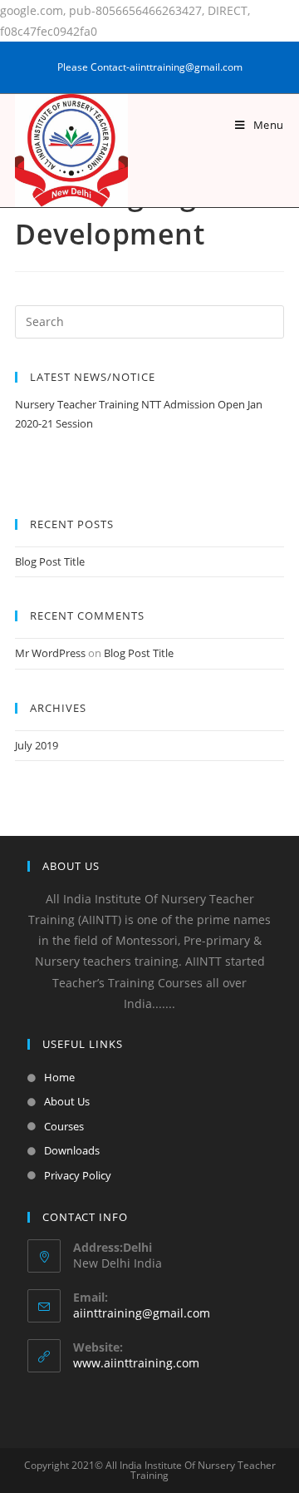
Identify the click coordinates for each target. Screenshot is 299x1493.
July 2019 (36, 745)
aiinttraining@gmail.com (141, 1313)
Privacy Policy (77, 1175)
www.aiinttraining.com (136, 1363)
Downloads (72, 1150)
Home (59, 1077)
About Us (67, 1101)
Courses (64, 1126)
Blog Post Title (50, 561)
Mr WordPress (50, 652)
